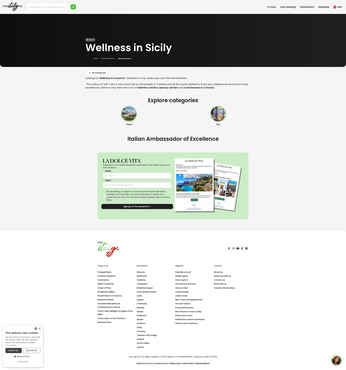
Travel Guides (182, 291)
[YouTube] (238, 249)
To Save (271, 7)
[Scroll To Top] (341, 367)
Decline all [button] (31, 350)
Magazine (323, 7)
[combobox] (35, 328)
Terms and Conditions (181, 363)
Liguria (140, 299)
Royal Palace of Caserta (110, 295)
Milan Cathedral (106, 284)
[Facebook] (229, 249)
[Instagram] (233, 249)
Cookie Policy (160, 363)
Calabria (141, 280)
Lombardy (142, 303)
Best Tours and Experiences (188, 299)
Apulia (140, 319)
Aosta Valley (143, 343)
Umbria (140, 339)
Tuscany (141, 331)
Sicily (139, 327)
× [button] (40, 329)
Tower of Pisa (104, 288)
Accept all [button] (14, 350)
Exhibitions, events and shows (190, 319)
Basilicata (142, 276)
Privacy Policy (144, 363)
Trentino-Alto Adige (147, 335)
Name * (108, 171)
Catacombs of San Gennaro (112, 318)
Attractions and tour (185, 284)
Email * (108, 180)
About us (218, 272)
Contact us (219, 280)
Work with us (220, 284)
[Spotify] (246, 249)
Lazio (139, 295)
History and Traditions (186, 323)
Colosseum (103, 280)
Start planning (288, 7)
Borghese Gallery (106, 291)
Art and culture (182, 303)
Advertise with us (222, 276)
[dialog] (23, 346)
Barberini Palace (106, 299)
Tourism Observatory (224, 288)
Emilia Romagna (145, 288)
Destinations (307, 7)
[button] (23, 356)
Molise (140, 311)
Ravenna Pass (104, 322)
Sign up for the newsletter (136, 206)
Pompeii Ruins (104, 272)
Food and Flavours (184, 307)
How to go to (181, 280)
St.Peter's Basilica (107, 276)
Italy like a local (183, 272)
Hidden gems (181, 276)
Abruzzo (141, 272)
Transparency (202, 363)
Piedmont (142, 315)
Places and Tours (183, 315)
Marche (140, 307)
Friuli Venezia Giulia (146, 291)
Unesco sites (181, 288)
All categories (99, 72)
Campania (142, 284)
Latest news (181, 295)
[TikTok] (242, 249)
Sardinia (141, 323)
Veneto (140, 347)
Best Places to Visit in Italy (188, 311)
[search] (73, 7)
